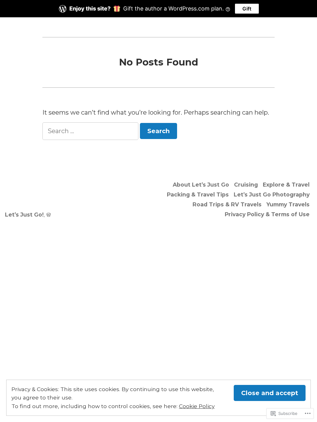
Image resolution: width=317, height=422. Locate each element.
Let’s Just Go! (24, 214)
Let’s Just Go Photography (272, 194)
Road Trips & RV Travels (227, 204)
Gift (246, 9)
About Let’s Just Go (201, 184)
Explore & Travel (286, 184)
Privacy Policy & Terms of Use (267, 214)
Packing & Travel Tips (198, 194)
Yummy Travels (288, 204)
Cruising (246, 184)
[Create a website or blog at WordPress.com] (48, 214)
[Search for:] (91, 131)
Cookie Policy (197, 406)
